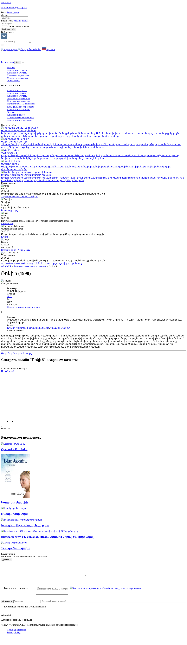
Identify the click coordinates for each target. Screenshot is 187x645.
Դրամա (55, 328)
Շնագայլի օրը (9, 210)
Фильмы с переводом (17, 78)
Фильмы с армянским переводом (29, 266)
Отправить (7, 601)
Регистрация (13, 12)
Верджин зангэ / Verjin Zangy (15, 250)
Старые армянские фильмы (20, 117)
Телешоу (11, 112)
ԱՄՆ (9, 296)
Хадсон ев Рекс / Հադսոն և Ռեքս (19, 196)
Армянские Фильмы (17, 72)
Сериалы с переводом (18, 75)
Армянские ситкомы (17, 93)
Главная (11, 67)
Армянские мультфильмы (19, 120)
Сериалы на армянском (18, 101)
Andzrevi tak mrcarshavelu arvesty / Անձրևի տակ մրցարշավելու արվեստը (41, 263)
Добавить (6, 559)
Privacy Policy (13, 632)
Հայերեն (36, 49)
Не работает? (7, 371)
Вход (17, 62)
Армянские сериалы (17, 70)
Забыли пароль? (22, 20)
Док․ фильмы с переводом (20, 106)
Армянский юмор (16, 115)
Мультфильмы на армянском (21, 103)
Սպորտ (65, 328)
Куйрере (5, 237)
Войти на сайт (8, 29)
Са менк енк (7, 223)
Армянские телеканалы (18, 109)
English (14, 49)
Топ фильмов (13, 80)
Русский (50, 49)
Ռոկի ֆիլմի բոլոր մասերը (16, 353)
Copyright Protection (16, 629)
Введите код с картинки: (16, 588)
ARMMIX (6, 266)
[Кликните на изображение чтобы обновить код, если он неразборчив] (105, 588)
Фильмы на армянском (18, 98)
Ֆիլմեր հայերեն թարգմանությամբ (28, 328)
